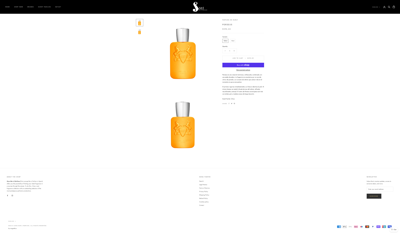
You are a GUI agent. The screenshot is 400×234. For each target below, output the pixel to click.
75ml (232, 41)
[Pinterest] (234, 103)
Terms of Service (204, 188)
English (375, 7)
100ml (225, 41)
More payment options (243, 70)
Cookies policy (204, 202)
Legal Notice (203, 185)
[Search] (389, 7)
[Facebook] (229, 103)
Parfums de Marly (230, 20)
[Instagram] (12, 195)
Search (201, 181)
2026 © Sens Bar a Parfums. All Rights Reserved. (27, 225)
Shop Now (18, 7)
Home (7, 7)
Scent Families (44, 7)
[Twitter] (231, 103)
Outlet (58, 7)
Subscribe (374, 196)
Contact (201, 205)
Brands (31, 7)
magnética (13, 228)
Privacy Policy (203, 191)
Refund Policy (203, 198)
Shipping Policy (204, 195)
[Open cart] (394, 7)
